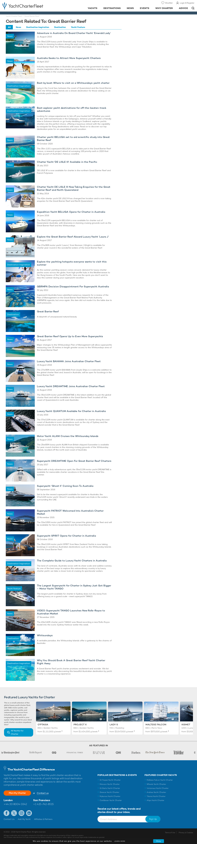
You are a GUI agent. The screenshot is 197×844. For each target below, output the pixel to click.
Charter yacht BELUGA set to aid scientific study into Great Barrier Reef (73, 139)
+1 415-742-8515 (43, 804)
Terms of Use (170, 832)
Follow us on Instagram (21, 813)
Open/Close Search (193, 8)
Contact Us (9, 819)
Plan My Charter (17, 792)
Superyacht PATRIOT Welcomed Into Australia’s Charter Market (70, 512)
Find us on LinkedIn (29, 813)
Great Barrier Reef (48, 311)
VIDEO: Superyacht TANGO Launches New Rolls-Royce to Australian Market (71, 612)
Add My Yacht (24, 819)
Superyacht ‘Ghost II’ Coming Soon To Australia (65, 485)
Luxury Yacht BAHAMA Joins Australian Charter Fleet (69, 361)
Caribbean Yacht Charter (111, 800)
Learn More (119, 841)
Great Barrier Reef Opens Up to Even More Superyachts (70, 336)
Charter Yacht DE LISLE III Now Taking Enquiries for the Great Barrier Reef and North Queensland (73, 188)
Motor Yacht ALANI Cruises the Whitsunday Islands (67, 436)
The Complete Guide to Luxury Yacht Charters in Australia (72, 560)
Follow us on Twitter (14, 813)
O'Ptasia (43, 724)
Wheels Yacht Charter (156, 784)
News (130, 8)
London (8, 800)
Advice (183, 8)
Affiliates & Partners (43, 819)
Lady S (114, 724)
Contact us (42, 793)
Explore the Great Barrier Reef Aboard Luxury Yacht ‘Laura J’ (73, 236)
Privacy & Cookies (186, 832)
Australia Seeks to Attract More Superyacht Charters (69, 58)
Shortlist (168, 3)
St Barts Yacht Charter (110, 788)
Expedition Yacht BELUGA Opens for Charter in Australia (71, 211)
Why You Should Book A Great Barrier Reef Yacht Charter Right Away (71, 662)
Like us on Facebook (6, 813)
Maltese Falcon (156, 724)
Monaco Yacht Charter (110, 784)
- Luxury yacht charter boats (30, 6)
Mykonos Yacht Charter (110, 796)
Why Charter (164, 8)
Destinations (112, 8)
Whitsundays (45, 635)
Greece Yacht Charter (109, 792)
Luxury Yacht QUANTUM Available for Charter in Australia (71, 411)
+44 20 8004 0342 (15, 804)
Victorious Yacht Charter (157, 788)
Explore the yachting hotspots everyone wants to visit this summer (72, 263)
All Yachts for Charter (17, 732)
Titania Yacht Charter (156, 796)
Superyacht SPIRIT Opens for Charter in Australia (66, 535)
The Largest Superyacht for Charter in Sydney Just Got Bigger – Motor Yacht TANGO (74, 587)
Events (144, 8)
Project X (80, 724)
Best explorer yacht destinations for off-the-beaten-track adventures (71, 109)
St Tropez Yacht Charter (110, 780)
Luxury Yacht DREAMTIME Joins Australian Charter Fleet (71, 386)
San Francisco (41, 800)
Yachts (92, 8)
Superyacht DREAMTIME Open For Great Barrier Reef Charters (74, 461)
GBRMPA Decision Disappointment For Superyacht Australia (73, 286)
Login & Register (187, 3)
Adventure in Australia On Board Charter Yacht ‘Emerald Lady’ (74, 33)
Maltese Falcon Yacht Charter (160, 780)
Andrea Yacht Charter (156, 792)
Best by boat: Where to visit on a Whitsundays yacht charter (73, 82)
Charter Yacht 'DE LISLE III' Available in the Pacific (67, 161)
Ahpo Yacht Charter (155, 800)
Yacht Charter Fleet (14, 16)
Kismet (186, 724)
